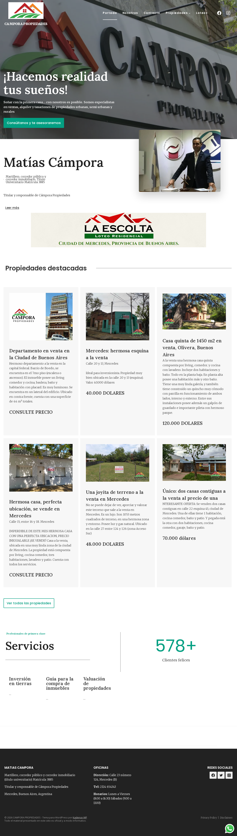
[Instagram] (228, 13)
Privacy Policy (209, 817)
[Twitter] (221, 775)
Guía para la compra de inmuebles (60, 683)
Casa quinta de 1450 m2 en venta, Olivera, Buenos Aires (192, 348)
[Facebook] (219, 13)
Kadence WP (80, 817)
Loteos (202, 13)
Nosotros (130, 13)
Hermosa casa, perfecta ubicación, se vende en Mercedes (35, 509)
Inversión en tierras (20, 681)
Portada (110, 13)
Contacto (152, 13)
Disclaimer (226, 817)
